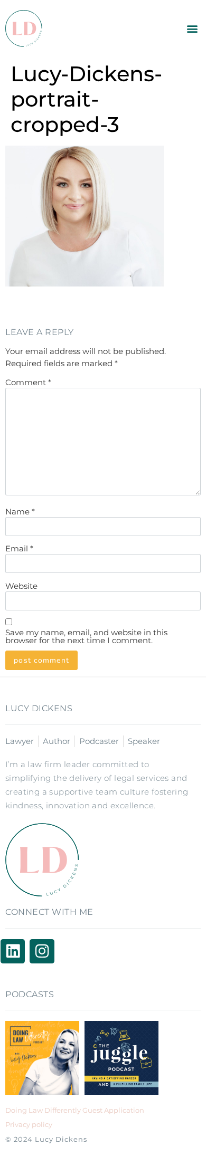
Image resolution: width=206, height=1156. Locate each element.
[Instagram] (42, 951)
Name (20, 511)
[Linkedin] (13, 951)
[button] (192, 28)
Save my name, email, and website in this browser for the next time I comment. (86, 636)
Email (19, 548)
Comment (28, 382)
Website (21, 586)
